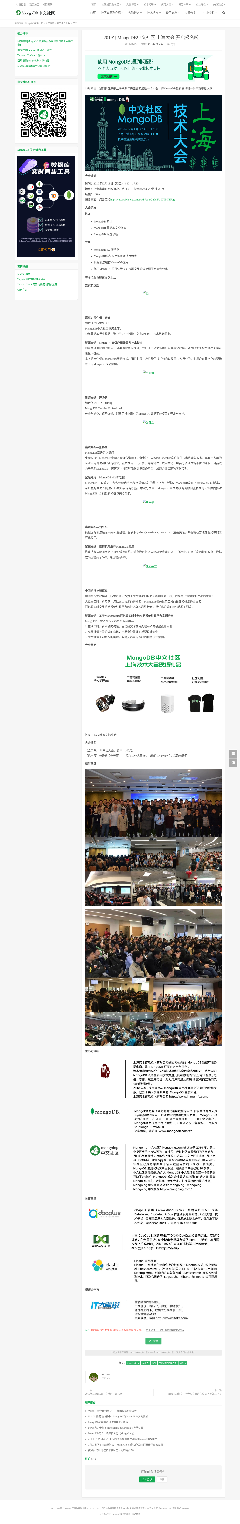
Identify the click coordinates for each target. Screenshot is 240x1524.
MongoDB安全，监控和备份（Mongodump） (112, 1433)
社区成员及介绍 (111, 12)
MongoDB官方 (25, 274)
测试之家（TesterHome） (160, 1508)
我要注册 (34, 4)
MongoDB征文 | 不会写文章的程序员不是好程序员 (195, 1394)
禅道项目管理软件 (140, 1508)
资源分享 (190, 12)
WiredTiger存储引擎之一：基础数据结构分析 (112, 1411)
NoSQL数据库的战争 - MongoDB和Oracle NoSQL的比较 (118, 1416)
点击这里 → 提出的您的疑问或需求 (165, 1330)
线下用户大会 (63, 23)
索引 (154, 1363)
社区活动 (50, 23)
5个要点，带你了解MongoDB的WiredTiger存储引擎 (115, 1427)
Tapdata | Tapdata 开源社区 (31, 55)
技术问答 (152, 12)
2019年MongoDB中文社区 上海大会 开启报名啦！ (153, 37)
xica (107, 1374)
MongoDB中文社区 (36, 15)
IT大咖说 (127, 1508)
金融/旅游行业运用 (168, 1363)
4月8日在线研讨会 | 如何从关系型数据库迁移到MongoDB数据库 (122, 1439)
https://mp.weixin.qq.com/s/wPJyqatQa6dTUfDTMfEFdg (142, 199)
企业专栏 (209, 12)
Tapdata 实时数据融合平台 (31, 279)
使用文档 (171, 12)
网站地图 (136, 1514)
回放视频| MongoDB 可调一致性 (34, 50)
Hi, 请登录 (20, 4)
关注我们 (218, 4)
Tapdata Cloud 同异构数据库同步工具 (37, 284)
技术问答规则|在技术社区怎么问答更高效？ (111, 1450)
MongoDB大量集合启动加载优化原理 (108, 1422)
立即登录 (147, 1479)
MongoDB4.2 (133, 1363)
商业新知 (177, 1508)
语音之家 (22, 290)
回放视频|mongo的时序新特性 (33, 60)
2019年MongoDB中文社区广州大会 (103, 1394)
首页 (93, 12)
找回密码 (48, 4)
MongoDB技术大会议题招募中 (33, 66)
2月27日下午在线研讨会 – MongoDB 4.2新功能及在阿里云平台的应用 (125, 1444)
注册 (162, 1479)
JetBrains (185, 1508)
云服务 (145, 1363)
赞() (155, 1341)
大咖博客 (134, 12)
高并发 (183, 1363)
